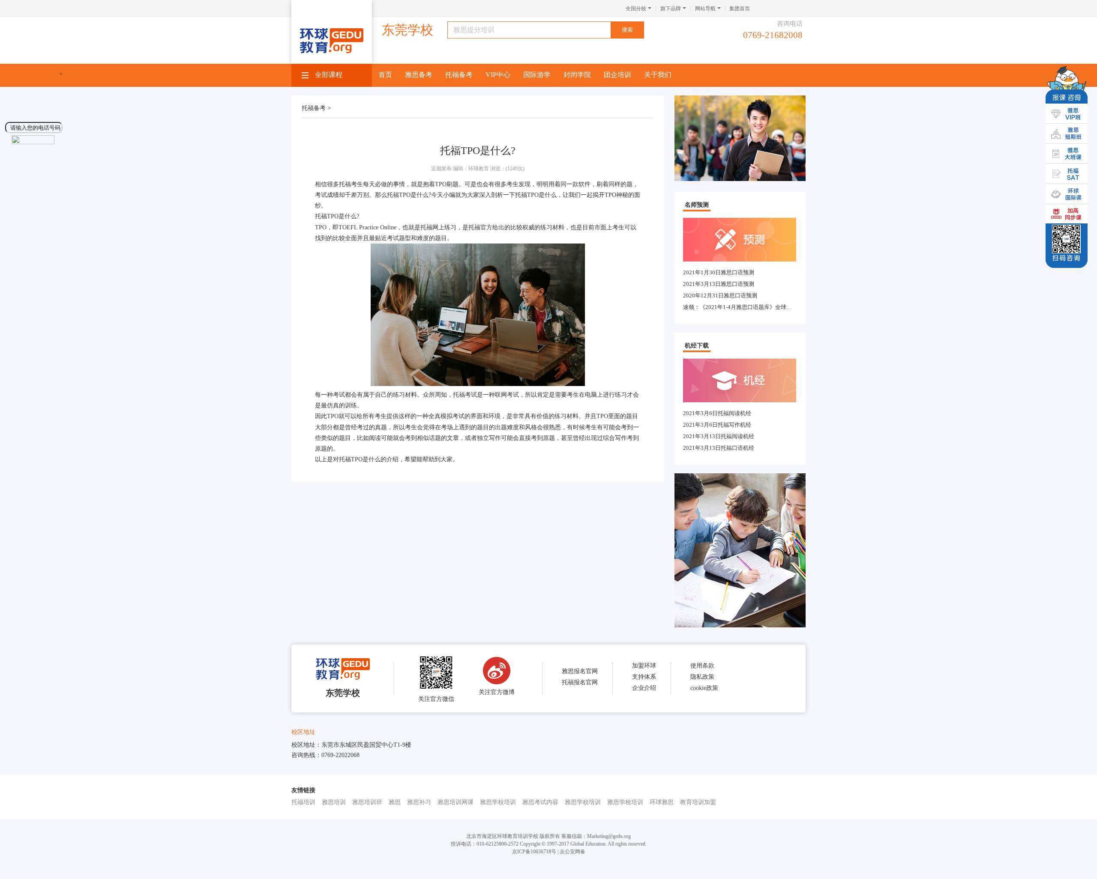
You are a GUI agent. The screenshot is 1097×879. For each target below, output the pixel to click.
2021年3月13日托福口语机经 (718, 448)
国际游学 (537, 74)
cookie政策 (704, 688)
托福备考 (459, 74)
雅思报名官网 (580, 671)
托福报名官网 (580, 682)
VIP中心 (498, 74)
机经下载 (697, 345)
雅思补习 (419, 802)
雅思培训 (334, 802)
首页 (385, 74)
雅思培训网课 (456, 802)
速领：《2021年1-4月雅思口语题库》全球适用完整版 (748, 307)
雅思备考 (418, 74)
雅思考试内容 (540, 802)
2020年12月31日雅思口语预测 (720, 295)
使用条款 (702, 665)
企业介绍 (644, 688)
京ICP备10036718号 (534, 852)
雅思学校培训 (498, 802)
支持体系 (644, 677)
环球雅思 (662, 802)
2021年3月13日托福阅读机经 (718, 436)
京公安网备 (572, 852)
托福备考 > (316, 108)
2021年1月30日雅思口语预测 (718, 272)
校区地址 (303, 732)
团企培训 (617, 74)
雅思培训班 (367, 802)
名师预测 (697, 205)
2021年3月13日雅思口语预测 (718, 284)
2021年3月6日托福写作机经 (717, 425)
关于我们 (657, 74)
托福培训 (303, 802)
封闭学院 (577, 74)
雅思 (395, 802)
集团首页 (739, 9)
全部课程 (328, 74)
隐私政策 (702, 677)
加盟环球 (644, 665)
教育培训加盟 (698, 802)
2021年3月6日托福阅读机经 (717, 413)
